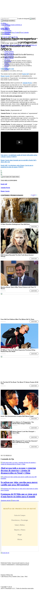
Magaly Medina (8, 55)
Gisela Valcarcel (9, 53)
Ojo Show (7, 25)
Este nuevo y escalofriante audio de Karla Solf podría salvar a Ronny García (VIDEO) (19, 155)
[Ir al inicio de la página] (5, 452)
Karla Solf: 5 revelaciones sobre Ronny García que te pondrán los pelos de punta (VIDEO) (17, 166)
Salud (6, 68)
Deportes (7, 34)
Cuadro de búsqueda (23, 18)
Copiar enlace (15, 176)
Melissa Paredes (9, 58)
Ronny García (5, 76)
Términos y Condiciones (11, 45)
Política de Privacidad (24, 45)
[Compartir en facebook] (19, 170)
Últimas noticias (9, 51)
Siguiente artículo (6, 500)
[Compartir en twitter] (19, 172)
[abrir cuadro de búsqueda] (32, 19)
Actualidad (7, 32)
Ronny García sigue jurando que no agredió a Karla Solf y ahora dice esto (19, 161)
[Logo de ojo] (5, 37)
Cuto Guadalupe (9, 56)
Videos (6, 24)
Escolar (6, 69)
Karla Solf (25, 74)
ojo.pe (2, 45)
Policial (6, 27)
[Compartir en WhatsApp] (19, 174)
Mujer (6, 29)
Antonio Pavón (27, 83)
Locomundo (7, 30)
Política (6, 63)
